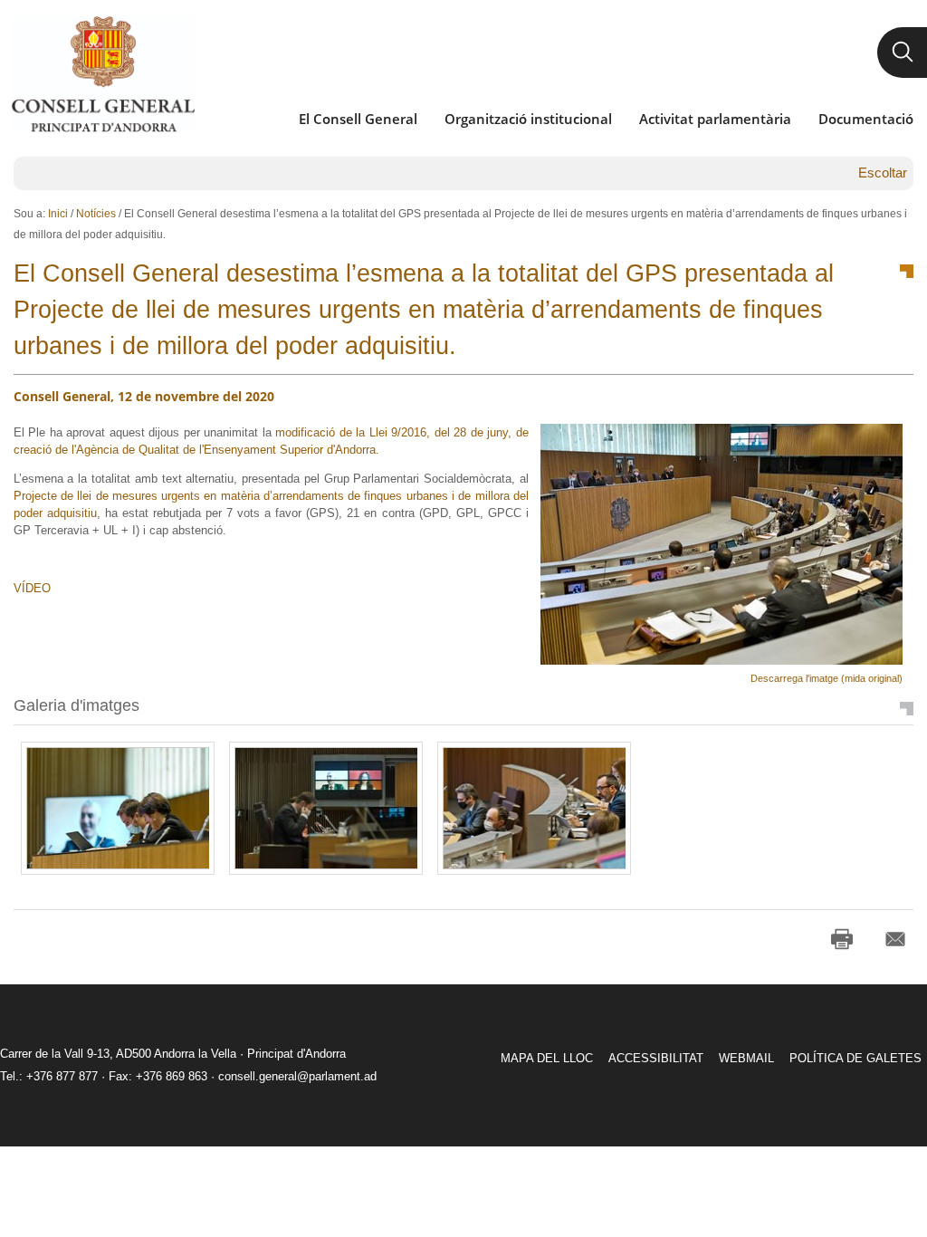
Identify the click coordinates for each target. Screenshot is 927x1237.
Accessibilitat (655, 1058)
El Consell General (358, 119)
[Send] (895, 939)
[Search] (902, 52)
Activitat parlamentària (715, 119)
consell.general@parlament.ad (297, 1076)
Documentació (865, 119)
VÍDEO (32, 588)
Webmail (746, 1058)
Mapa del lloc (547, 1058)
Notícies (96, 213)
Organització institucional (528, 119)
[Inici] (102, 74)
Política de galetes (855, 1058)
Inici (58, 213)
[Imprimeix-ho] (842, 939)
